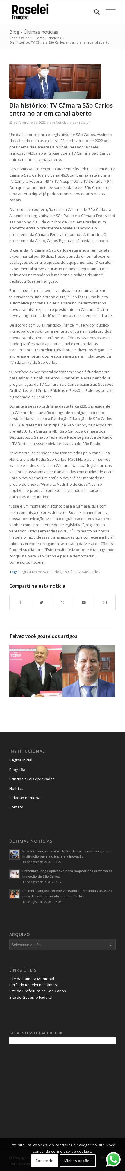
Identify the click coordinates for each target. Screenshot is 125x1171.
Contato (16, 807)
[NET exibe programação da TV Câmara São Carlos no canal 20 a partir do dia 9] (89, 671)
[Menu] (108, 12)
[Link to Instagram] (104, 602)
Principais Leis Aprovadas (32, 778)
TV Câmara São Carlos (81, 571)
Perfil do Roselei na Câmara (33, 984)
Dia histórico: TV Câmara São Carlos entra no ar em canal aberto (61, 109)
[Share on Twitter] (41, 602)
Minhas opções (78, 1160)
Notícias (62, 123)
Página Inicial (20, 760)
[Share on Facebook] (20, 602)
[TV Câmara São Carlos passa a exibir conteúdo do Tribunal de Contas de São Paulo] (35, 671)
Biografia (17, 769)
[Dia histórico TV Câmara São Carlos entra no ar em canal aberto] (55, 81)
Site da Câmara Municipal (31, 978)
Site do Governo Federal (30, 997)
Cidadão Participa (24, 797)
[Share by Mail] (83, 602)
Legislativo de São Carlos (40, 571)
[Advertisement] (53, 1088)
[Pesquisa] (94, 12)
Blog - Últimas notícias (33, 32)
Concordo (44, 1160)
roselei (84, 123)
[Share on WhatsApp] (62, 602)
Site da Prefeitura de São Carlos (37, 991)
